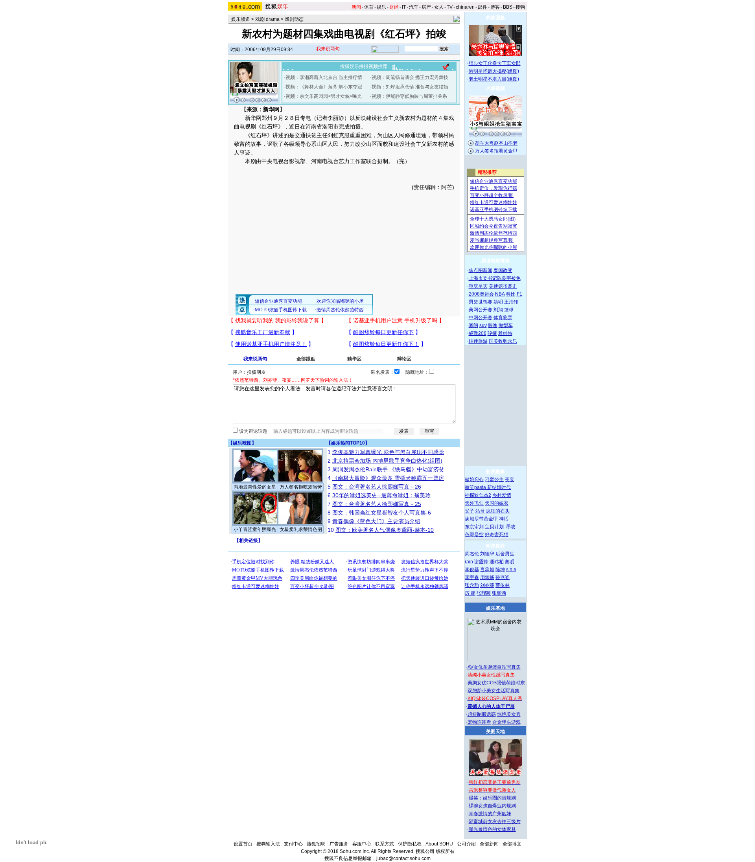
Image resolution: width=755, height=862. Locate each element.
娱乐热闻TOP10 (348, 443)
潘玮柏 (497, 561)
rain (469, 561)
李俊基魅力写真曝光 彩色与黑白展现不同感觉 (388, 452)
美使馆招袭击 (503, 286)
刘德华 (487, 554)
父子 (469, 511)
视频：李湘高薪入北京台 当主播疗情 (323, 77)
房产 (426, 7)
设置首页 (243, 844)
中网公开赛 (480, 317)
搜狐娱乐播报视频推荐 (363, 66)
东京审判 (474, 526)
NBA (500, 294)
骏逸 (492, 325)
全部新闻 (489, 844)
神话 (503, 519)
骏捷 (492, 333)
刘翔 (498, 309)
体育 (369, 7)
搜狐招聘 (316, 844)
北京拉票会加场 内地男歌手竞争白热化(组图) (387, 461)
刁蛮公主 (494, 479)
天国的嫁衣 (496, 503)
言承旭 (487, 569)
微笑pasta (476, 487)
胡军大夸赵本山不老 (496, 143)
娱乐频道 (240, 19)
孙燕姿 (502, 577)
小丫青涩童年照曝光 (255, 529)
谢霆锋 (481, 561)
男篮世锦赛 (480, 302)
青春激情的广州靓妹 (490, 813)
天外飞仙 (474, 503)
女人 (439, 7)
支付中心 (293, 844)
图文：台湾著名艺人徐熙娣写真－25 (376, 504)
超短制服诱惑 (482, 714)
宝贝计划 (494, 526)
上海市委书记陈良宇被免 (495, 278)
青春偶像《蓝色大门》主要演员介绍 (376, 521)
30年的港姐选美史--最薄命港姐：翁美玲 (381, 495)
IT (404, 7)
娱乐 (381, 7)
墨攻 (511, 526)
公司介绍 (466, 844)
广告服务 (339, 844)
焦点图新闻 (480, 270)
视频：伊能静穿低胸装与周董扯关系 (409, 96)
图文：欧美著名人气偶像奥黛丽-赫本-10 (384, 530)
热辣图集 (495, 17)
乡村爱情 (501, 495)
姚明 (498, 302)
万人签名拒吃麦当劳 (301, 487)
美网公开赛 (480, 309)
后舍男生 (504, 554)
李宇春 (472, 577)
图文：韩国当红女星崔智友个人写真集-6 (381, 512)
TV (450, 7)
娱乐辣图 (242, 443)
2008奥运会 (481, 294)
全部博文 (512, 844)
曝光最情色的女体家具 (492, 829)
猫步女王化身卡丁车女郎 (495, 63)
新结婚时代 (499, 487)
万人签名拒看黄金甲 (496, 151)
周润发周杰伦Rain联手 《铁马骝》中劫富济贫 (388, 469)
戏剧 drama (267, 19)
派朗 (473, 325)
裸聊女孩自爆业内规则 (492, 806)
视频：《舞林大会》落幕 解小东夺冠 (323, 87)
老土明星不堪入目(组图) (494, 79)
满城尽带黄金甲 (481, 519)
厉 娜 (470, 593)
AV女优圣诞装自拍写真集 (494, 667)
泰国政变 (503, 270)
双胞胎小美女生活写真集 (493, 690)
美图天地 (495, 731)
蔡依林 (502, 585)
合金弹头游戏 (506, 722)
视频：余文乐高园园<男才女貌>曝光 (323, 96)
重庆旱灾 (478, 286)
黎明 (509, 561)
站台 (480, 511)
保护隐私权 (410, 844)
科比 (511, 294)
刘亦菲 (487, 585)
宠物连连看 (479, 722)
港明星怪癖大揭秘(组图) (494, 71)
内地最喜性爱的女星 (255, 487)
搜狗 (520, 7)
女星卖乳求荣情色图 (301, 529)
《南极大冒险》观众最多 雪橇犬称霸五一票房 (388, 478)
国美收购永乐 (503, 341)
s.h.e (511, 569)
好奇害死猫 (496, 534)
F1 (519, 294)
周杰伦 (472, 554)
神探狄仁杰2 (478, 495)
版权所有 (445, 851)
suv (483, 325)
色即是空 (474, 534)
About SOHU (439, 844)
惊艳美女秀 (509, 714)
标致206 (477, 333)
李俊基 (472, 569)
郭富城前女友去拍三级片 (495, 821)
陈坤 (500, 569)
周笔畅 (487, 577)
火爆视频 (495, 88)
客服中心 (361, 844)
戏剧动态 (294, 19)
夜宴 (509, 479)
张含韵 (472, 585)
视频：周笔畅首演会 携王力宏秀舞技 (410, 77)
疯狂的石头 (498, 511)
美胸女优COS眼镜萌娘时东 (496, 683)
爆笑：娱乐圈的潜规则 (492, 798)
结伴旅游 (478, 341)
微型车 (506, 325)
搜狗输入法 (268, 844)
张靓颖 (484, 593)
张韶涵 (499, 593)
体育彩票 (503, 317)
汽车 (413, 7)
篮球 (509, 309)
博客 (495, 7)
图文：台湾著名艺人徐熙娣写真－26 (376, 486)
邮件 (482, 7)
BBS (507, 7)
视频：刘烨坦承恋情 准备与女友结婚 (410, 87)
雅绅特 (505, 333)
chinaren (465, 7)
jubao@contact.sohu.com (403, 858)
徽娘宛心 (474, 479)
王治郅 (511, 302)
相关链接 (248, 540)
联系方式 (384, 844)
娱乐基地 (495, 608)
